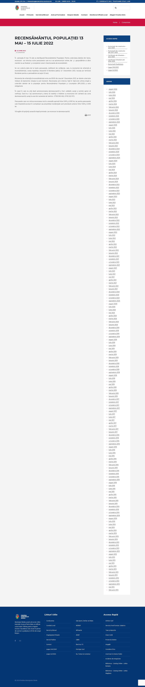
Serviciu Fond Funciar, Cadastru (115, 625)
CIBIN (77, 640)
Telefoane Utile (119, 1)
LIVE (128, 1)
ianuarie (113, 110)
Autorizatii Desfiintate (115, 64)
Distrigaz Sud (80, 649)
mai (112, 98)
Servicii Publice (51, 640)
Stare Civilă (109, 635)
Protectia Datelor (111, 640)
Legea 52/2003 (113, 70)
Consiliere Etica (110, 649)
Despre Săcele (73, 15)
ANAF (78, 635)
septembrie (114, 122)
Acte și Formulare (58, 15)
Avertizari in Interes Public (114, 654)
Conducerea (50, 621)
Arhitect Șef (109, 621)
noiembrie (114, 116)
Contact (84, 15)
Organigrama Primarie (53, 635)
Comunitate (126, 22)
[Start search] (115, 8)
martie (113, 104)
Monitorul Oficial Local (98, 15)
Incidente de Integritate (113, 659)
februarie (114, 107)
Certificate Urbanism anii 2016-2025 (116, 60)
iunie (112, 95)
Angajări (108, 644)
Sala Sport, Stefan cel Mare (84, 621)
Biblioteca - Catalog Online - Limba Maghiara (116, 672)
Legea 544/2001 (113, 67)
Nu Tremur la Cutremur (83, 654)
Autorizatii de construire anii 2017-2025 (116, 51)
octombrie (114, 119)
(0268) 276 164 (20, 1)
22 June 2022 (21, 50)
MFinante (79, 630)
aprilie (113, 101)
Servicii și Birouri (42, 15)
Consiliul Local (50, 625)
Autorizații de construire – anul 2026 (117, 47)
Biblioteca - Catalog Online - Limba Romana (116, 664)
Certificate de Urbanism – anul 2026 (116, 56)
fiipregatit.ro (105, 1)
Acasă (22, 15)
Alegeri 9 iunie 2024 (117, 15)
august (113, 89)
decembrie (114, 113)
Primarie (30, 15)
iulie (112, 92)
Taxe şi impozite (111, 630)
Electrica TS (79, 644)
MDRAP (78, 625)
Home (115, 22)
